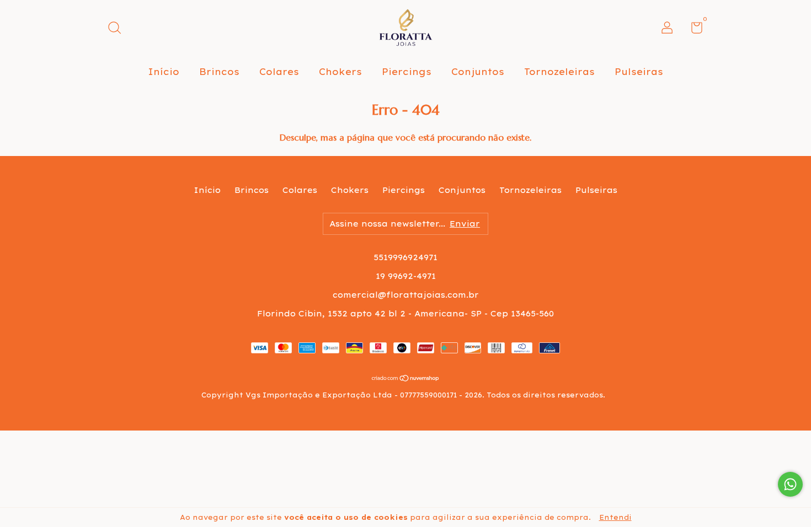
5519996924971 (405, 257)
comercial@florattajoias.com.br (406, 295)
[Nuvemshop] (405, 378)
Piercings (406, 71)
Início (163, 71)
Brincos (219, 71)
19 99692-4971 (406, 276)
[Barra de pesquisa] (118, 29)
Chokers (340, 71)
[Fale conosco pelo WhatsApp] (790, 484)
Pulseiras (639, 71)
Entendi (615, 517)
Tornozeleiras (559, 71)
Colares (279, 71)
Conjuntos (477, 71)
